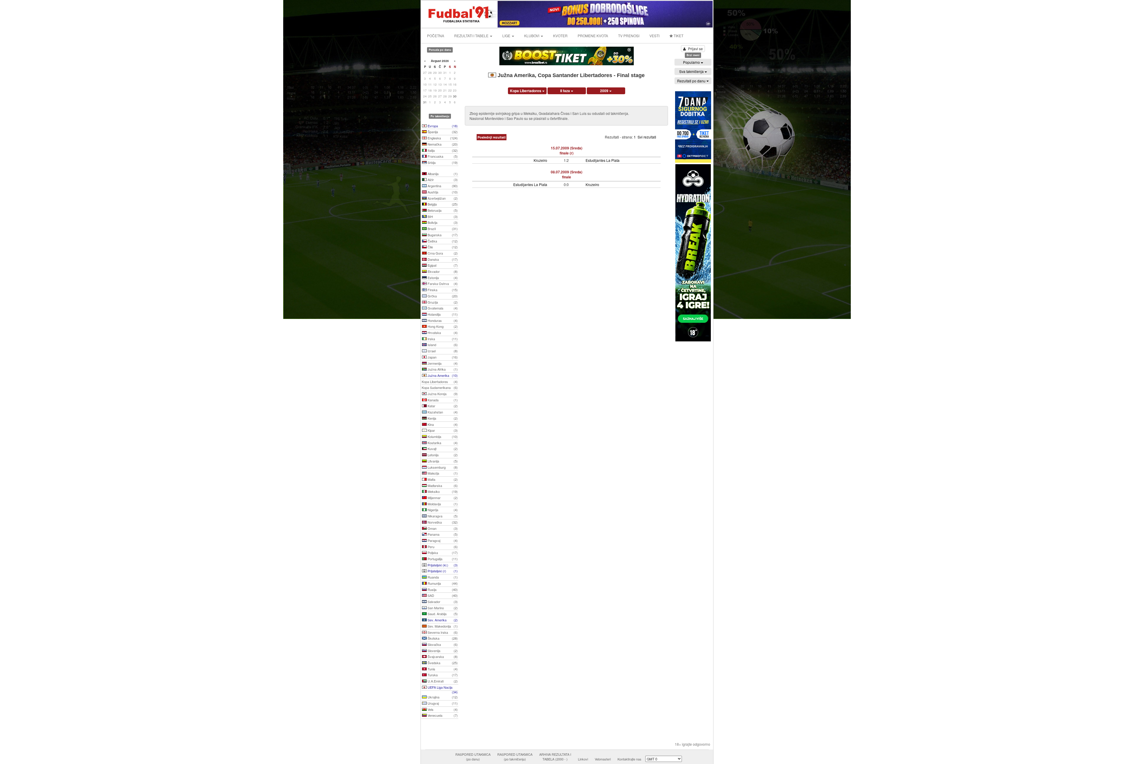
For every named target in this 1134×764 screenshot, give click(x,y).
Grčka (442, 296)
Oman (442, 528)
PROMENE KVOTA (593, 35)
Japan (442, 357)
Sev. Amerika (442, 620)
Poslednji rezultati (492, 137)
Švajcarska (442, 656)
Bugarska (442, 234)
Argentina (442, 185)
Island (442, 344)
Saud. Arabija (442, 613)
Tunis (442, 669)
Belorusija (442, 210)
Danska (442, 259)
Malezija (442, 473)
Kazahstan (442, 412)
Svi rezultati (647, 136)
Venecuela (442, 715)
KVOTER (560, 35)
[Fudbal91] (459, 13)
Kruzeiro (540, 160)
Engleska (442, 138)
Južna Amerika (442, 375)
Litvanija (442, 461)
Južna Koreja (442, 393)
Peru (442, 546)
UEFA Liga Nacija (442, 688)
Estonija (442, 277)
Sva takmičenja (692, 71)
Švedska (442, 662)
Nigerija (442, 509)
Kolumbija (442, 436)
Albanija (442, 173)
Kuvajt (442, 448)
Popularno (692, 62)
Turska (442, 674)
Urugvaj (442, 703)
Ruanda (442, 577)
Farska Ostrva (442, 283)
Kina (442, 424)
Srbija (442, 162)
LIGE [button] (506, 35)
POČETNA (435, 35)
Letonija (442, 454)
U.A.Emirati (442, 681)
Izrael (442, 350)
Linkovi (583, 759)
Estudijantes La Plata (603, 160)
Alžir (442, 179)
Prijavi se (695, 48)
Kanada (442, 400)
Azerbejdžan (442, 198)
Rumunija (442, 583)
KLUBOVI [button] (532, 35)
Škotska (442, 638)
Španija (442, 131)
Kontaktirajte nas (629, 759)
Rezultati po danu (691, 80)
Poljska (442, 552)
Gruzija (442, 302)
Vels (442, 709)
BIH (442, 216)
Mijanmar (442, 497)
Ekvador (442, 271)
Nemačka (442, 144)
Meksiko (442, 491)
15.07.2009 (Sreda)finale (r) (566, 150)
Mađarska (442, 485)
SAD (442, 595)
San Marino (442, 607)
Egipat (442, 265)
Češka (442, 241)
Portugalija (442, 558)
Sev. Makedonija (442, 626)
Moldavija (442, 503)
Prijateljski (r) (442, 570)
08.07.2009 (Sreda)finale (566, 174)
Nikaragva (442, 516)
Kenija (442, 418)
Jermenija (442, 363)
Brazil (442, 228)
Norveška (442, 522)
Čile (442, 247)
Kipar (442, 430)
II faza (565, 90)
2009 (604, 90)
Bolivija (442, 222)
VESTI (654, 35)
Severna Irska (442, 632)
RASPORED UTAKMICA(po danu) (473, 756)
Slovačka (442, 644)
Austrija (442, 192)
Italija (442, 150)
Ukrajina (442, 697)
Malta (442, 479)
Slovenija (442, 650)
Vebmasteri (603, 759)
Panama (442, 534)
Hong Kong (442, 326)
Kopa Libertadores (440, 381)
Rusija (442, 589)
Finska (442, 289)
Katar (442, 405)
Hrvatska (442, 332)
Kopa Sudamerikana (440, 387)
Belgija (442, 204)
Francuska (442, 156)
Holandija (442, 314)
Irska (442, 338)
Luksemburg (442, 467)
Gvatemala (442, 308)
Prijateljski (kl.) (442, 565)
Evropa (442, 125)
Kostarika (442, 442)
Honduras (442, 320)
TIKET (678, 35)
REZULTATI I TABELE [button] (471, 35)
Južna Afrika (442, 369)
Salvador (442, 601)
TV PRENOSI (628, 35)
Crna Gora (442, 253)
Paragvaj (442, 540)
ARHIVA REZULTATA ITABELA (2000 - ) (555, 756)
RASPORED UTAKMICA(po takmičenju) (514, 756)
